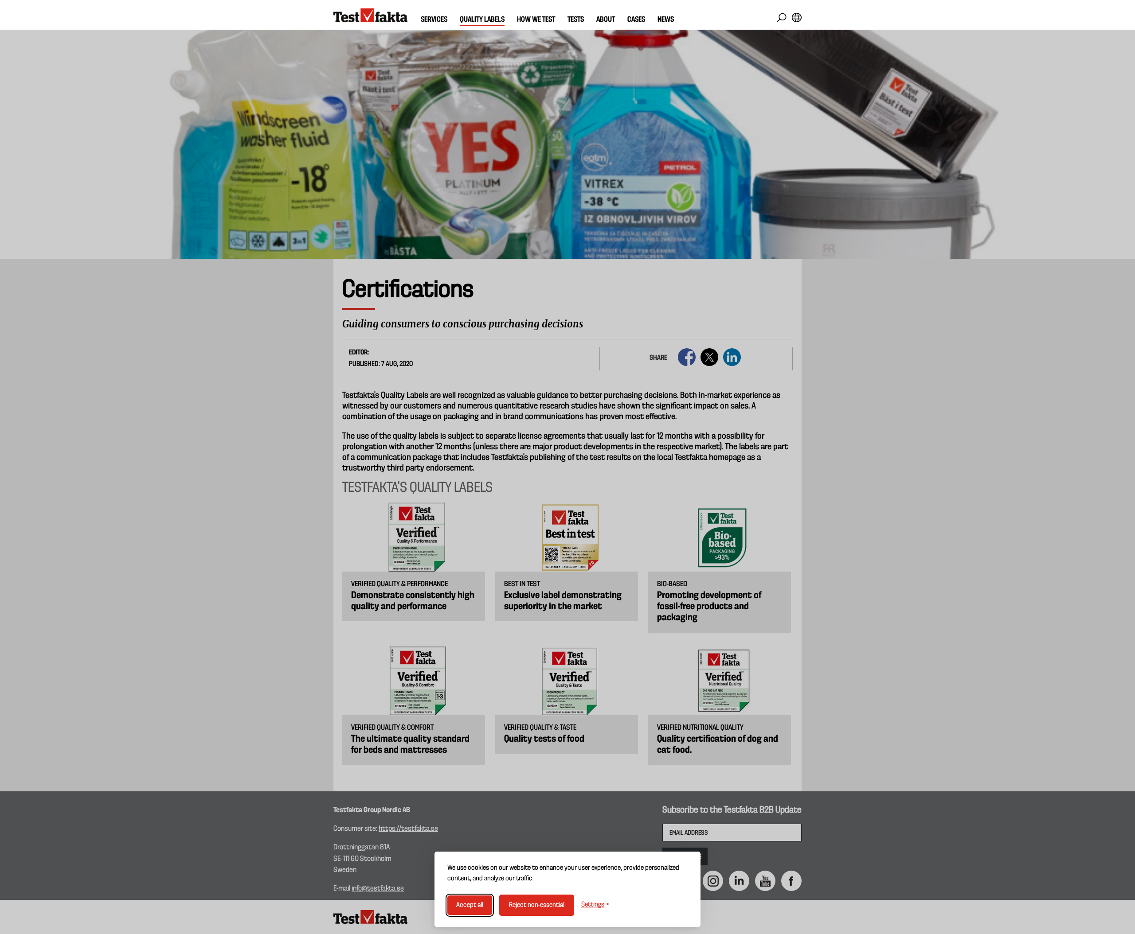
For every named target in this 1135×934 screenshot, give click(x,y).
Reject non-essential (536, 905)
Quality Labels (482, 19)
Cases (636, 19)
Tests (576, 19)
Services (434, 19)
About (605, 19)
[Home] (370, 15)
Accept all (469, 905)
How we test (536, 19)
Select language (796, 17)
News (666, 19)
